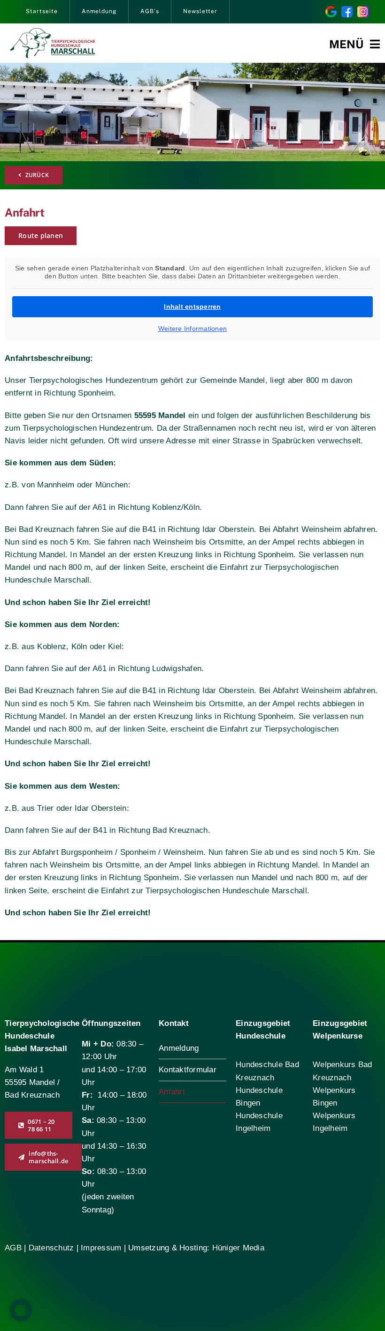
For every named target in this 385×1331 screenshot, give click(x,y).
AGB (13, 1247)
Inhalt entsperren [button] (192, 306)
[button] (20, 1310)
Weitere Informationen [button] (192, 328)
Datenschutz (53, 1247)
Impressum (101, 1247)
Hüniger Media (238, 1247)
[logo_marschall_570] (52, 32)
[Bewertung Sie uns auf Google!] (331, 10)
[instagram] (363, 10)
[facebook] (347, 10)
